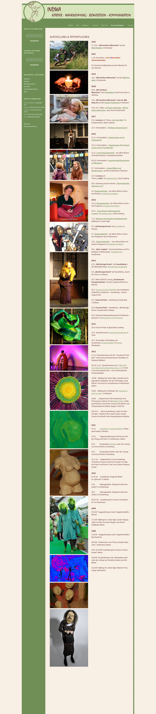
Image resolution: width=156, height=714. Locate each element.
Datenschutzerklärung (30, 126)
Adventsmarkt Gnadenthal (117, 267)
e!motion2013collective (117, 333)
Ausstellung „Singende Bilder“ (110, 429)
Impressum (27, 124)
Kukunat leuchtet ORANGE (106, 290)
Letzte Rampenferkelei (105, 153)
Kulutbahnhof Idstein (116, 244)
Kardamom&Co (112, 178)
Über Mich (104, 25)
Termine (95, 25)
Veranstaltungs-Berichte (31, 89)
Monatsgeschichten (29, 84)
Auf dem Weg (117, 120)
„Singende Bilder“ (107, 343)
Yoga (25, 91)
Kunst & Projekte (117, 25)
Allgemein (27, 79)
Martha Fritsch (118, 401)
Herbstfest (109, 92)
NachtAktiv (119, 226)
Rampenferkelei (102, 203)
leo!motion (112, 444)
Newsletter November (33, 117)
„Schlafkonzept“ (116, 252)
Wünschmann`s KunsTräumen (111, 318)
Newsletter (27, 86)
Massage (26, 81)
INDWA (70, 25)
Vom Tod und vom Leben (37, 107)
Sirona (119, 343)
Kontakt (130, 25)
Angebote (85, 25)
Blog (77, 25)
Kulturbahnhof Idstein (110, 194)
